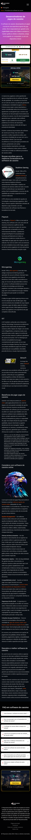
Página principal (15, 823)
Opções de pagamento (8, 516)
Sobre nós (15, 829)
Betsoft (27, 363)
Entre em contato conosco (15, 827)
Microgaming (14, 270)
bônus (24, 105)
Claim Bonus (15, 79)
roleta (24, 688)
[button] (15, 77)
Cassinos (15, 825)
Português (6, 7)
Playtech (12, 220)
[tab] (15, 713)
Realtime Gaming (20, 175)
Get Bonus (22, 60)
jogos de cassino (14, 622)
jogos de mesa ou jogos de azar (15, 624)
